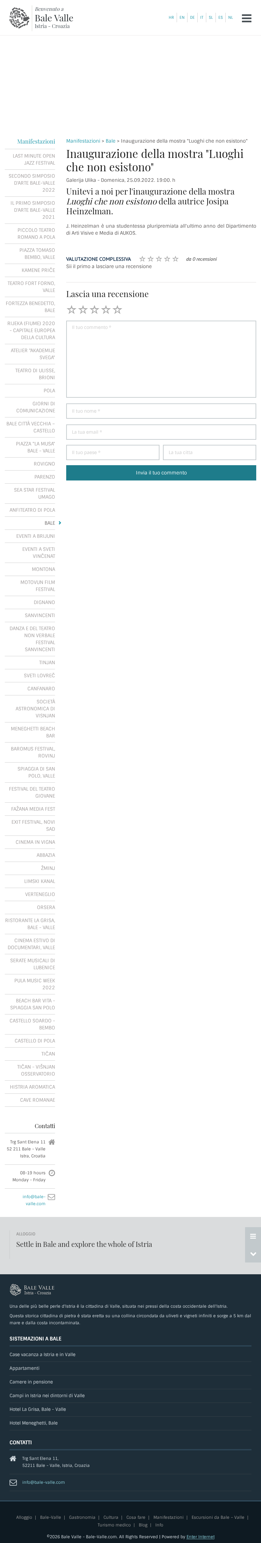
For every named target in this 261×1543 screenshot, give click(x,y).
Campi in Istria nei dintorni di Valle (47, 1395)
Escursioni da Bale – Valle (218, 1518)
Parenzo (44, 477)
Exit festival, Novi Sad (33, 825)
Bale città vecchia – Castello (30, 427)
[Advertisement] (130, 83)
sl (211, 17)
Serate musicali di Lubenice (32, 964)
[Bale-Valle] (20, 18)
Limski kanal (39, 881)
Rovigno (44, 464)
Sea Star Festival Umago (34, 493)
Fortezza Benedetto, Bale (30, 307)
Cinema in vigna (35, 842)
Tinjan (47, 662)
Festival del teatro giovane (32, 792)
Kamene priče (38, 270)
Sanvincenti (40, 615)
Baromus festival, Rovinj (33, 752)
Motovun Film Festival (37, 586)
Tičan (48, 1054)
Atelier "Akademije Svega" (33, 354)
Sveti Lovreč (39, 675)
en (182, 17)
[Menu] (247, 18)
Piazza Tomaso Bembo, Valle (37, 253)
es (220, 17)
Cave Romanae (37, 1100)
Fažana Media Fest (33, 809)
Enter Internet (201, 1536)
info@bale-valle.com (43, 1482)
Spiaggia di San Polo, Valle (36, 772)
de (192, 17)
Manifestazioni (83, 141)
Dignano (44, 602)
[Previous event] (253, 1253)
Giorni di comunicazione (35, 407)
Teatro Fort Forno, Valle (31, 287)
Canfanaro (41, 689)
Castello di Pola (35, 1041)
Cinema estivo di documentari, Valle (31, 944)
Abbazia (46, 855)
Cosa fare (135, 1518)
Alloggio (24, 1518)
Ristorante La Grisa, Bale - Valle (30, 924)
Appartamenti (24, 1368)
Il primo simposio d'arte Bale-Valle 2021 (33, 210)
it (201, 17)
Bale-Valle (50, 1518)
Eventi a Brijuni (35, 536)
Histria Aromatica (32, 1087)
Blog (143, 1525)
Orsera (46, 907)
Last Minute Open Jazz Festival (34, 159)
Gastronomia (82, 1518)
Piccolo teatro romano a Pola (36, 233)
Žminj (48, 868)
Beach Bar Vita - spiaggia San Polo (32, 1004)
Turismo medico (114, 1525)
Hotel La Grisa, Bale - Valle (38, 1409)
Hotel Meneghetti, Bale (34, 1423)
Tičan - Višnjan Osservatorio (36, 1070)
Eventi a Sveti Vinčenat (38, 552)
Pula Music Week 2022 (34, 984)
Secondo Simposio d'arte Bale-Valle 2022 (32, 183)
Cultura (110, 1518)
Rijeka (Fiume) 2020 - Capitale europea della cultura (31, 330)
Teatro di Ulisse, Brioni (35, 374)
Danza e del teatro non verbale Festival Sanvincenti (32, 639)
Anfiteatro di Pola (32, 510)
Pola (49, 391)
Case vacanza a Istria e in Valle (42, 1354)
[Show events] (253, 1236)
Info (159, 1525)
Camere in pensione (31, 1382)
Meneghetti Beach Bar (33, 732)
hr (171, 17)
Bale (111, 141)
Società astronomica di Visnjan (35, 709)
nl (230, 17)
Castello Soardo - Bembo (32, 1024)
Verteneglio (40, 894)
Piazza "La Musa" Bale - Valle (35, 447)
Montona (43, 569)
